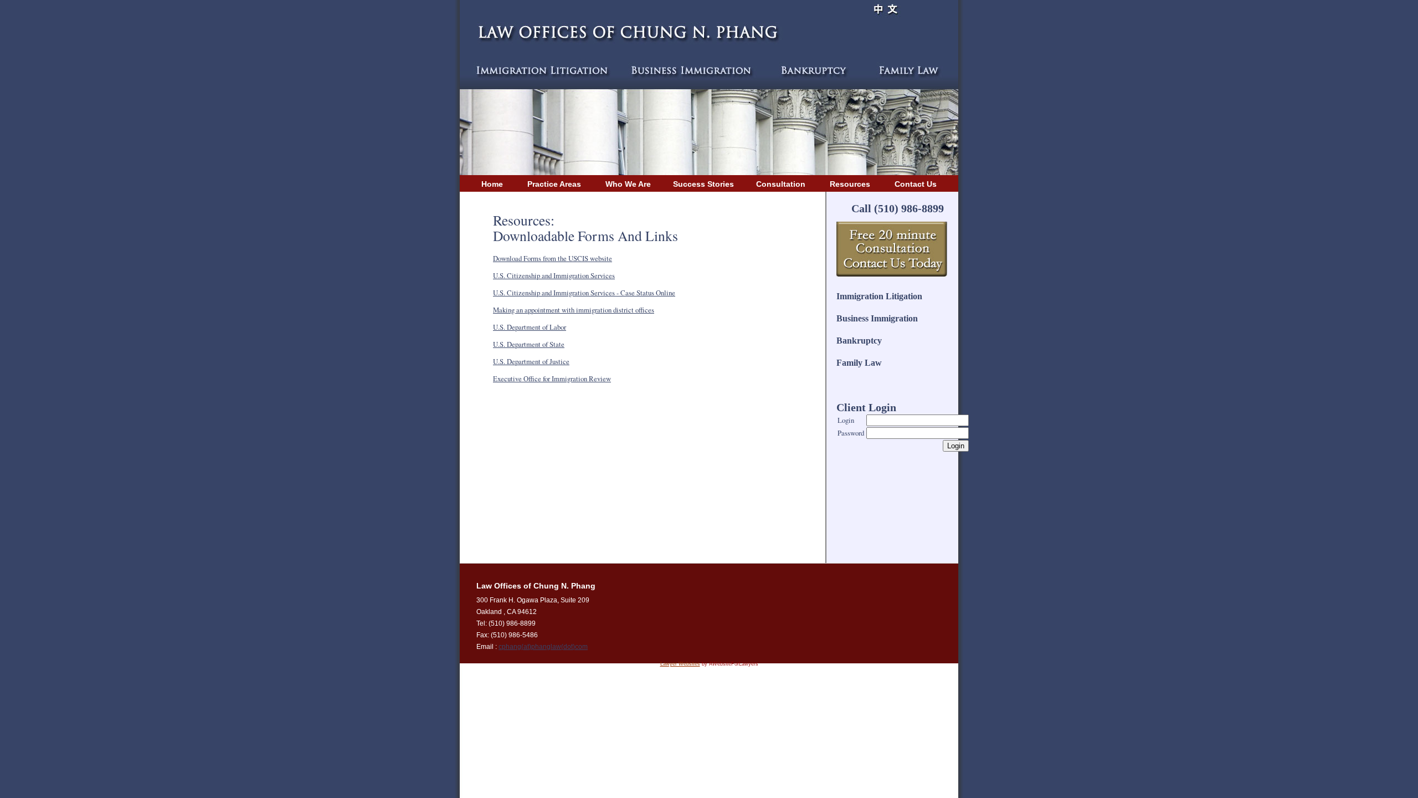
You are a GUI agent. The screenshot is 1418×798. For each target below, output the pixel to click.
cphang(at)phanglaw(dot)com (543, 647)
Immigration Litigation (879, 296)
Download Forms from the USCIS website (552, 258)
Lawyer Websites (680, 664)
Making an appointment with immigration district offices (573, 310)
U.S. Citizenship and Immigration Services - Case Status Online (584, 293)
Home (492, 184)
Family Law (859, 362)
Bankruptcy (859, 340)
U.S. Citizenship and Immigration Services (554, 275)
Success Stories (703, 184)
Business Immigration (877, 318)
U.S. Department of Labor (529, 327)
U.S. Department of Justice (531, 361)
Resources (850, 184)
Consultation (780, 184)
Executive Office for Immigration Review (552, 378)
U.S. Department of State (528, 344)
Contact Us (914, 184)
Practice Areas (554, 184)
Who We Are (628, 184)
